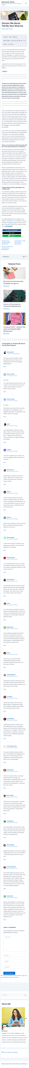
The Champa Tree (12, 746)
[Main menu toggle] (25, 3)
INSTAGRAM (8, 226)
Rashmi (9, 517)
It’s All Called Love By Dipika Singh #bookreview (20, 242)
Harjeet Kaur (10, 769)
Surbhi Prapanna (11, 866)
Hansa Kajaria (10, 579)
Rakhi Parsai (10, 627)
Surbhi (9, 491)
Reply (4, 366)
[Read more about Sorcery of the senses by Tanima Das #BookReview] (14, 296)
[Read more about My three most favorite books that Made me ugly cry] (14, 273)
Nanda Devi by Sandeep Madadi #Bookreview (6, 242)
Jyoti (8, 424)
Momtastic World (8, 2)
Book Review (6, 286)
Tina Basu (9, 696)
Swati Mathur (10, 718)
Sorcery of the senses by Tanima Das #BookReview (7, 248)
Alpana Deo (10, 896)
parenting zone (12, 222)
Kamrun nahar (11, 374)
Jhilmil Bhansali (11, 674)
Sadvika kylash (11, 557)
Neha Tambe (10, 795)
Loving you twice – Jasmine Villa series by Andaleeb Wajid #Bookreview (14, 329)
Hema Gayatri (10, 844)
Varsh (8, 603)
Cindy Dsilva (10, 821)
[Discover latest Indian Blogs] (9, 1052)
